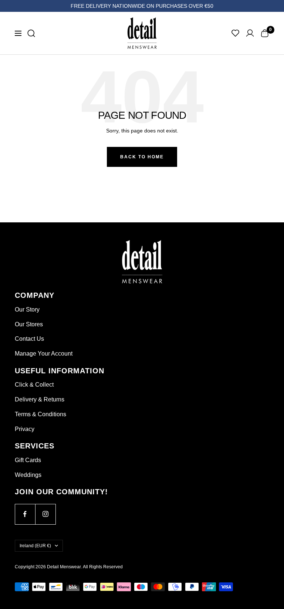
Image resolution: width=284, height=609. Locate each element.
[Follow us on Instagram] (45, 514)
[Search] (31, 33)
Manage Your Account (43, 353)
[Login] (250, 33)
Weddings (28, 475)
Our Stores (29, 324)
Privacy (24, 429)
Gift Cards (28, 460)
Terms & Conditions (40, 414)
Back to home (142, 156)
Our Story (27, 309)
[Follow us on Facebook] (25, 514)
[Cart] (264, 33)
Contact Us (29, 339)
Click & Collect (34, 384)
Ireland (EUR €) (35, 545)
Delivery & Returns (39, 399)
